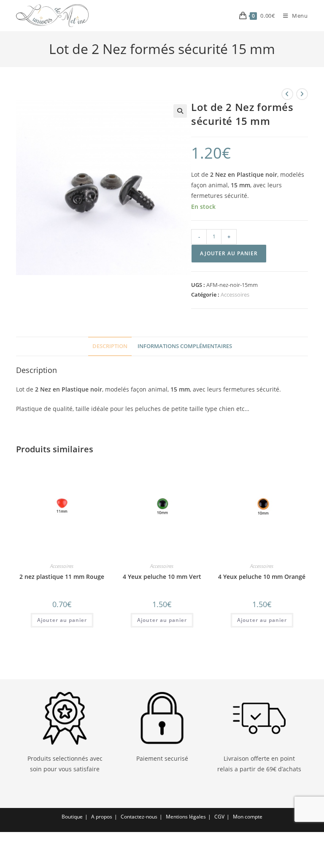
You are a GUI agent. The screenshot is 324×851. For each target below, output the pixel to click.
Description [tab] (109, 346)
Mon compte (247, 816)
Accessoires (235, 294)
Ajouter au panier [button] (62, 620)
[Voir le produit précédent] (287, 94)
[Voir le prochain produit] (302, 94)
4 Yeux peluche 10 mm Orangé (261, 577)
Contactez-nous (139, 816)
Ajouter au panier (229, 253)
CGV (219, 816)
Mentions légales (186, 816)
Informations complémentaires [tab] (185, 346)
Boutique (72, 816)
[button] (180, 111)
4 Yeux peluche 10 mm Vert (162, 577)
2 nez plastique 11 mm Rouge (61, 577)
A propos (101, 816)
